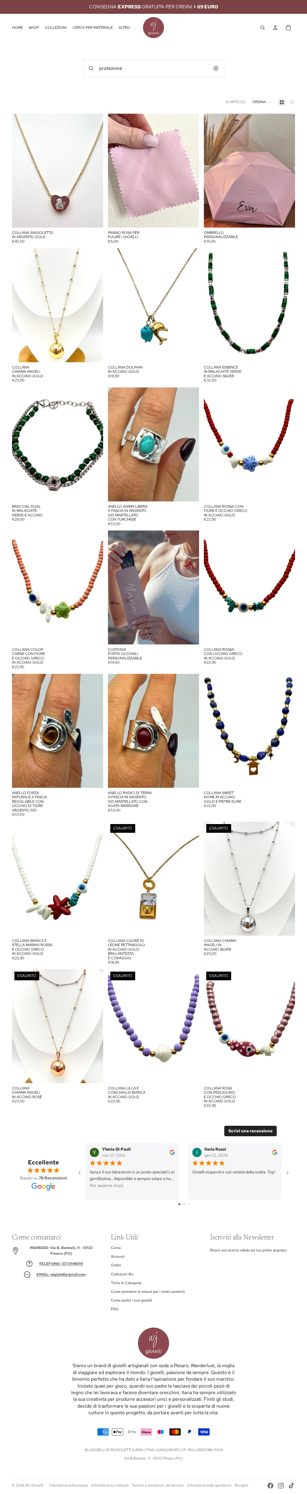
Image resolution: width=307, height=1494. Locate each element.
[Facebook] (270, 1485)
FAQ (114, 1309)
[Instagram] (281, 1485)
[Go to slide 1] (179, 1204)
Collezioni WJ (122, 1274)
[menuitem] (124, 27)
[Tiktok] (291, 1485)
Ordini (116, 1265)
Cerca (116, 1247)
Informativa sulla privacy (68, 1485)
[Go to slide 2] (184, 1204)
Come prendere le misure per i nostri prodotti (148, 1291)
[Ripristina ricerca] (215, 68)
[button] (262, 102)
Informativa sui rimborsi (110, 1485)
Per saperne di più (107, 1185)
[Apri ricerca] (262, 27)
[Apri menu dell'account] (275, 27)
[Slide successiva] (286, 170)
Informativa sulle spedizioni (209, 1485)
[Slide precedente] (213, 170)
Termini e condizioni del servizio (158, 1485)
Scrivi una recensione (250, 1131)
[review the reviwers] (172, 1152)
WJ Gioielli (34, 1485)
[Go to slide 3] (188, 1204)
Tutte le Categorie (126, 1282)
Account (118, 1256)
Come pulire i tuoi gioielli (131, 1300)
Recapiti (241, 1485)
